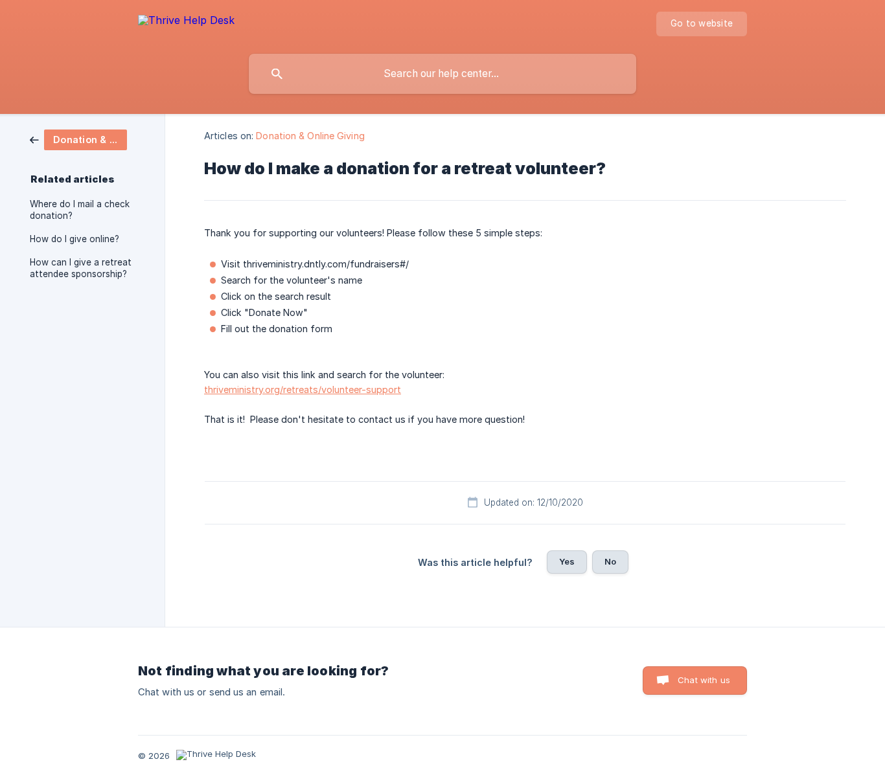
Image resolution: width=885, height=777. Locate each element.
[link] (78, 139)
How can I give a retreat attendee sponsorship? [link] (81, 268)
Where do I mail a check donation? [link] (80, 210)
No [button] (610, 561)
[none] (186, 22)
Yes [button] (567, 561)
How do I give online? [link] (74, 239)
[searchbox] (442, 74)
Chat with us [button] (704, 680)
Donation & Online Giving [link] (310, 135)
